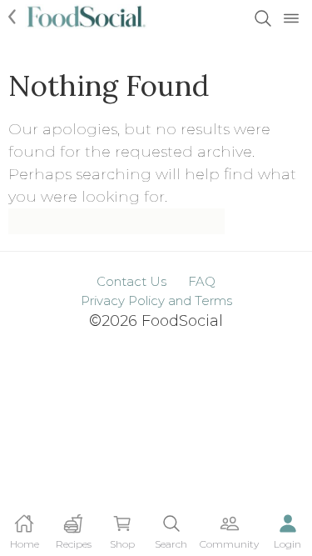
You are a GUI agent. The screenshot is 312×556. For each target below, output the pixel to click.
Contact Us (131, 281)
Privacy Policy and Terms (156, 300)
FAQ (201, 281)
